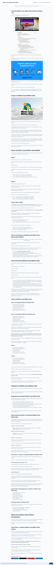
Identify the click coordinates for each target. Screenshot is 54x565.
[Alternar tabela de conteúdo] (35, 32)
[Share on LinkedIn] (39, 558)
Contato (40, 2)
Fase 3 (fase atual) (21, 37)
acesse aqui (27, 507)
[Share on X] (23, 558)
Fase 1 (19, 35)
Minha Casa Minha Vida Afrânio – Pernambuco (24, 51)
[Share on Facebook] (15, 558)
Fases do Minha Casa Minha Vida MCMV (23, 34)
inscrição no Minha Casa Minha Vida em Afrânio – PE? (20, 532)
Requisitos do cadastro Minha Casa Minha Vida (25, 45)
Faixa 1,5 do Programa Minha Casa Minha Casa (24, 42)
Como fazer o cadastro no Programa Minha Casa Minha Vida (26, 47)
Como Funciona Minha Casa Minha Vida (23, 39)
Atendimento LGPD (35, 2)
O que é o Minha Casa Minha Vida (22, 33)
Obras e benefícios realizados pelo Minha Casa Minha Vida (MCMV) (27, 38)
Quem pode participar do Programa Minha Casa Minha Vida (26, 46)
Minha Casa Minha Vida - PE (25, 15)
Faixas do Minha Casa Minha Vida (23, 40)
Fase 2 (19, 36)
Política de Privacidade (23, 563)
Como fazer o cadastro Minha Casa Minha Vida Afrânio (26, 52)
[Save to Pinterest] (31, 558)
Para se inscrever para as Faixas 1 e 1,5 (24, 48)
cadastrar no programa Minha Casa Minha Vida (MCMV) (29, 89)
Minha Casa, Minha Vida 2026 (10, 2)
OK (51, 563)
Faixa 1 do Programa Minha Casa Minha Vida (24, 41)
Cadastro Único (28, 469)
